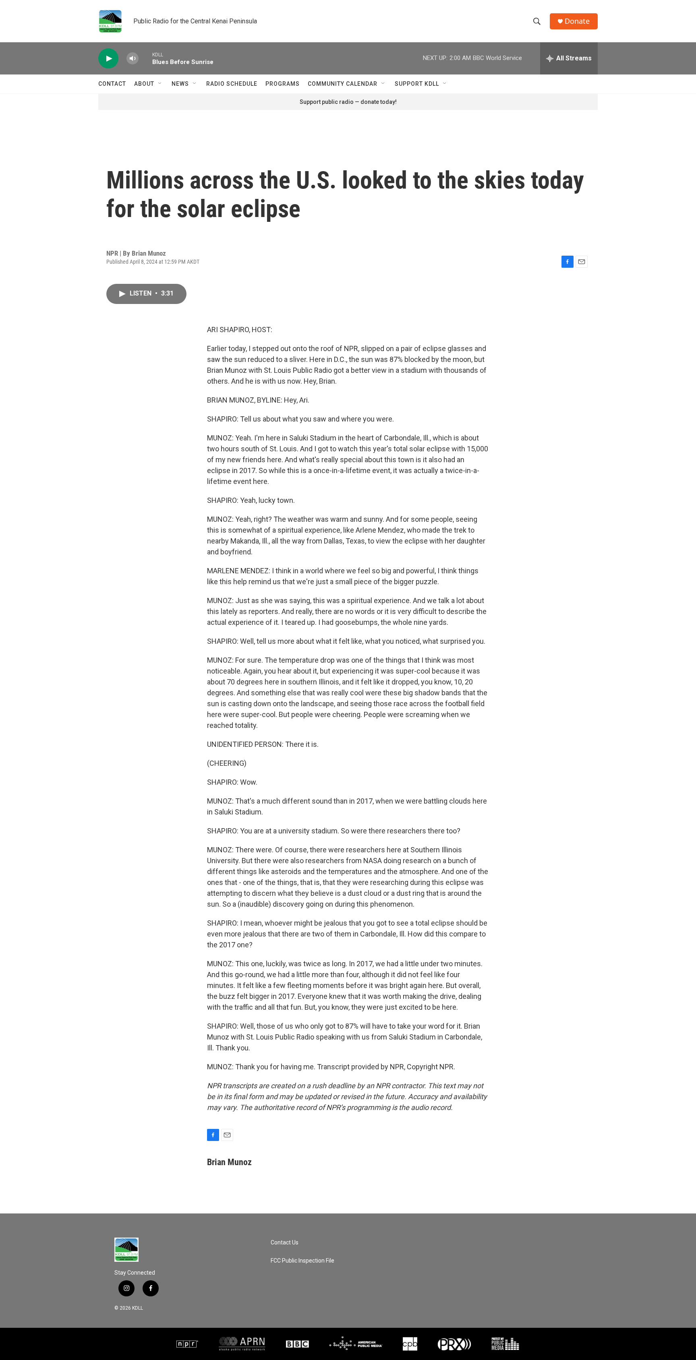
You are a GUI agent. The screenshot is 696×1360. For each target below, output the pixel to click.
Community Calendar (342, 84)
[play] (108, 58)
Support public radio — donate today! (348, 102)
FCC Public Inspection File (302, 1261)
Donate (577, 21)
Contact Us (284, 1243)
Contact (112, 84)
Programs (282, 84)
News (180, 84)
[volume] (132, 59)
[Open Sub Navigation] (160, 84)
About (144, 84)
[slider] (145, 58)
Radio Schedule (231, 84)
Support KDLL (417, 84)
